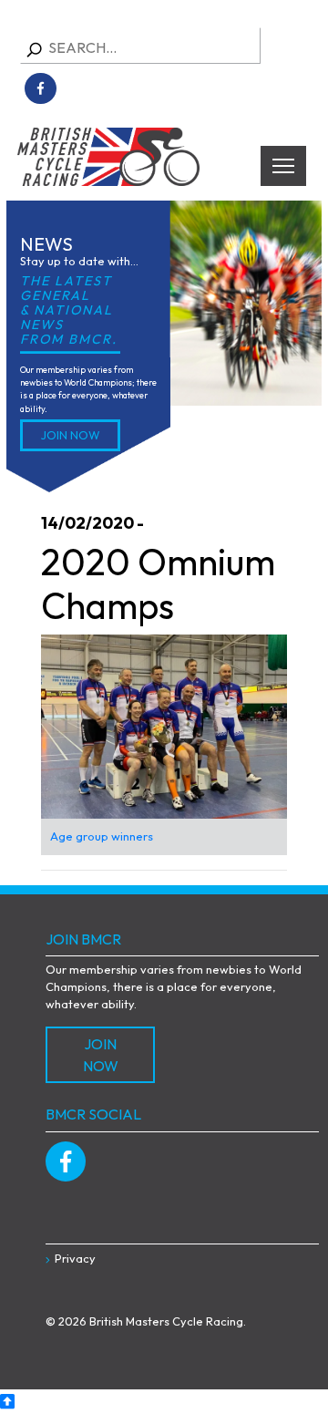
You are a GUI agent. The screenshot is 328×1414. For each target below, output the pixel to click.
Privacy (75, 1258)
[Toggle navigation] (283, 166)
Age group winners (101, 836)
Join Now (70, 435)
